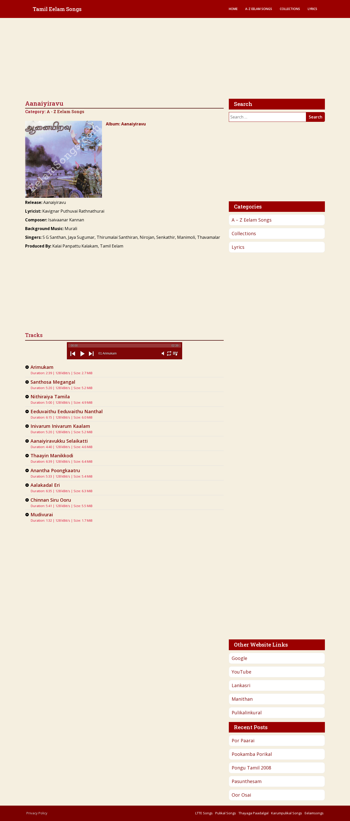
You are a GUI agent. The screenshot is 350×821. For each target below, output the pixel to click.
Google (239, 658)
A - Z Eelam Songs (65, 111)
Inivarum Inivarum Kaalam (60, 426)
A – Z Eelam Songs (252, 220)
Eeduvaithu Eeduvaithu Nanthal (66, 411)
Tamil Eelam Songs (57, 9)
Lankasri (241, 685)
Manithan (242, 699)
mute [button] (163, 356)
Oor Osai (241, 795)
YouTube (241, 672)
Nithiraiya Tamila (50, 396)
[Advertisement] (175, 59)
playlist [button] (175, 356)
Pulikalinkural (247, 712)
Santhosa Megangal (52, 382)
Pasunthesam (247, 781)
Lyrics (312, 9)
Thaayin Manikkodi (51, 455)
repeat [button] (169, 356)
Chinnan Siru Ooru (50, 500)
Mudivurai (41, 514)
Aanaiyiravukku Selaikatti (59, 441)
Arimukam (42, 367)
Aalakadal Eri (45, 485)
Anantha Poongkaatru (55, 470)
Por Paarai (243, 740)
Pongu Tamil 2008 (251, 768)
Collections (290, 9)
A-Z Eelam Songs (258, 9)
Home (233, 9)
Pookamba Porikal (252, 754)
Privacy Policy (36, 813)
